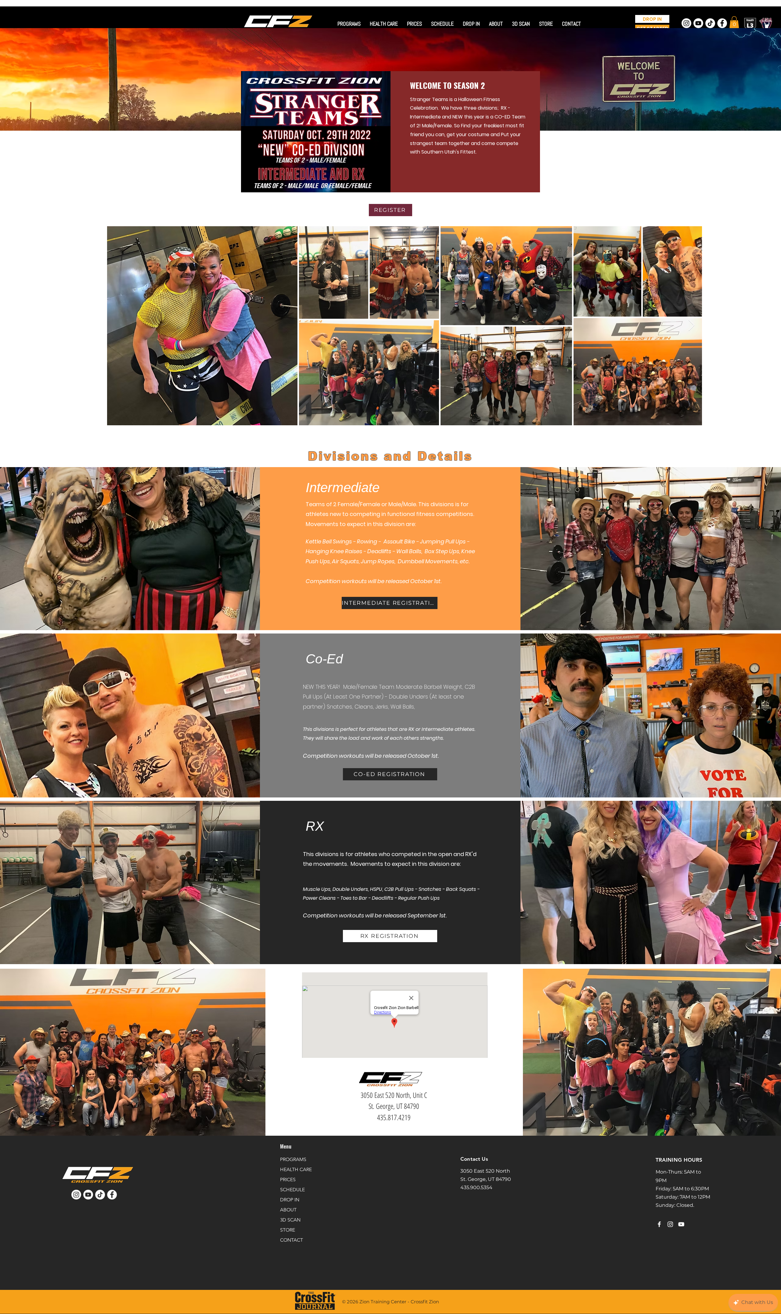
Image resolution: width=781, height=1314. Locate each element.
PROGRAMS (293, 1159)
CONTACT (291, 1240)
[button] (734, 22)
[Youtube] (698, 23)
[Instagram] (686, 23)
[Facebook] (659, 1224)
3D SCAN (290, 1220)
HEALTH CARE (296, 1169)
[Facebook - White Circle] (722, 23)
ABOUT (288, 1210)
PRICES (288, 1179)
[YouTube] (681, 1224)
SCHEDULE (292, 1189)
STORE (287, 1230)
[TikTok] (710, 23)
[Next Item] (691, 326)
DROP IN (289, 1200)
